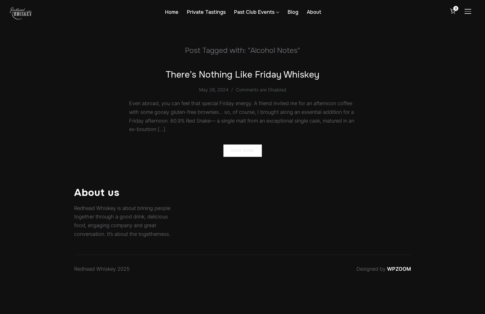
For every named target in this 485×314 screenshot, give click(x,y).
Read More (242, 150)
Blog (293, 12)
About (314, 12)
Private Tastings (206, 12)
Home (172, 12)
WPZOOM (399, 269)
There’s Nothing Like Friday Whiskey (242, 74)
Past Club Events (254, 12)
